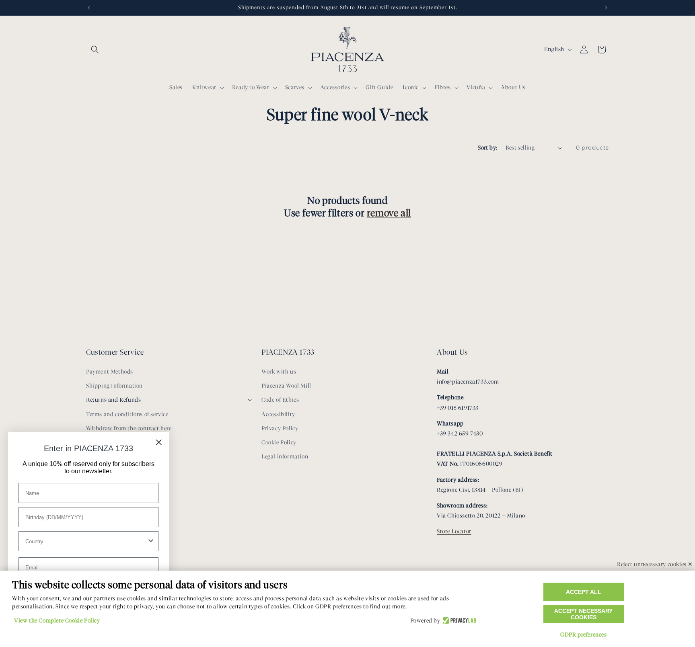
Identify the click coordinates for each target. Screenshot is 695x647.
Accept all (583, 592)
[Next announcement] (606, 7)
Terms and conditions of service (127, 414)
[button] (95, 49)
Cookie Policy (278, 442)
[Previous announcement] (89, 7)
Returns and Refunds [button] (113, 399)
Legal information (284, 456)
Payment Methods (109, 371)
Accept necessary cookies (583, 614)
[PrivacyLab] (458, 621)
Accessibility (278, 414)
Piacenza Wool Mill (286, 385)
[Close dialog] (159, 442)
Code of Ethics (280, 399)
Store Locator (454, 531)
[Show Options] (151, 541)
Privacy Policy (279, 428)
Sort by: (487, 147)
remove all (389, 213)
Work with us (278, 371)
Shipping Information (114, 385)
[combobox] (86, 541)
